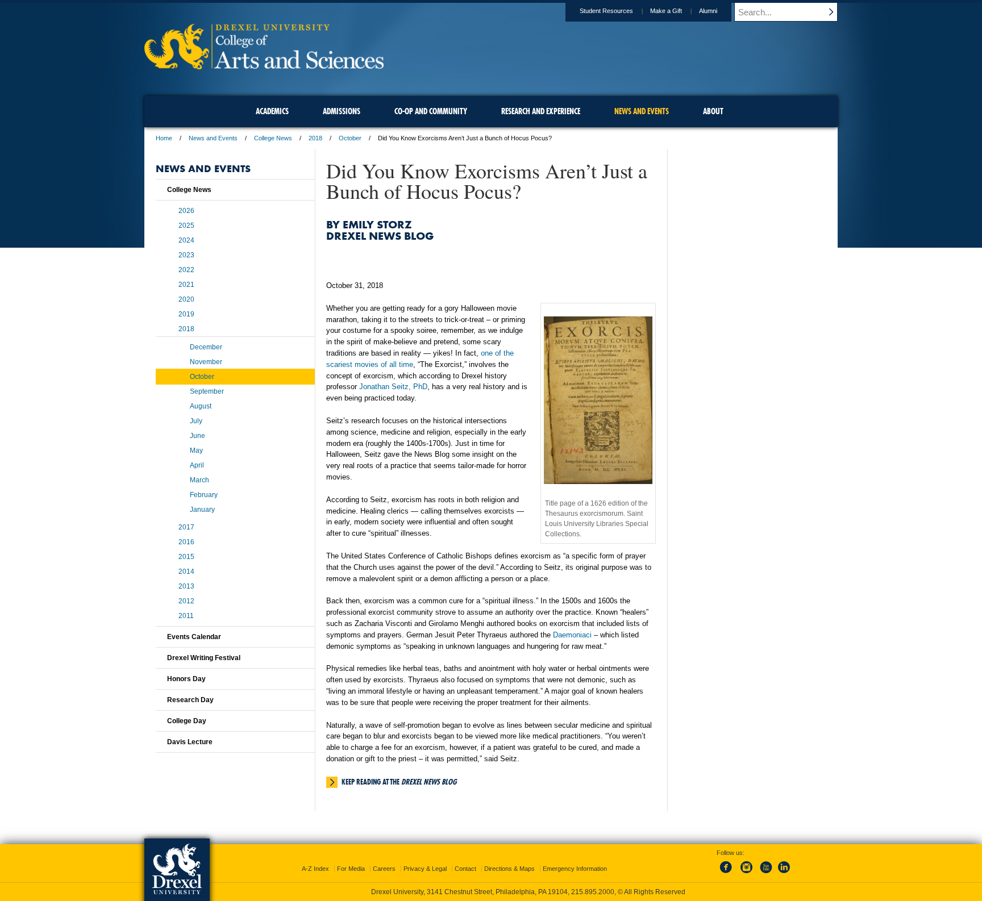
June (197, 436)
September (207, 391)
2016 (186, 542)
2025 (186, 226)
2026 (186, 211)
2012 (186, 601)
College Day (186, 721)
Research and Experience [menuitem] (540, 111)
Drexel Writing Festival (203, 658)
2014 (186, 571)
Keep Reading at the (399, 781)
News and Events (213, 138)
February (204, 495)
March (199, 480)
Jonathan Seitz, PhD (393, 386)
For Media (351, 868)
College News (273, 138)
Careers (384, 868)
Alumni (708, 10)
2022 (186, 270)
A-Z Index (315, 868)
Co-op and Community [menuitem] (430, 111)
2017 (186, 527)
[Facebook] (728, 873)
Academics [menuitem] (272, 111)
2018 (315, 138)
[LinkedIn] (784, 873)
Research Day (190, 700)
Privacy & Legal (425, 868)
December (206, 347)
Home (164, 138)
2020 (186, 299)
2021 (186, 285)
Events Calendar (194, 637)
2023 (186, 255)
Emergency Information (575, 868)
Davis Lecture (190, 742)
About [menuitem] (713, 111)
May (196, 450)
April (197, 465)
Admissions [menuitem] (341, 111)
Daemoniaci (572, 635)
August (200, 406)
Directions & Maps (509, 868)
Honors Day (186, 679)
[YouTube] (765, 873)
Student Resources (606, 10)
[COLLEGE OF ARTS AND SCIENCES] (264, 65)
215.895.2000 (592, 892)
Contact (465, 868)
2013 (186, 586)
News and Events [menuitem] (641, 111)
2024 (186, 240)
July (196, 421)
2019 (186, 314)
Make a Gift (666, 10)
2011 (186, 616)
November (206, 362)
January (202, 510)
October (350, 138)
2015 (186, 557)
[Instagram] (746, 873)
